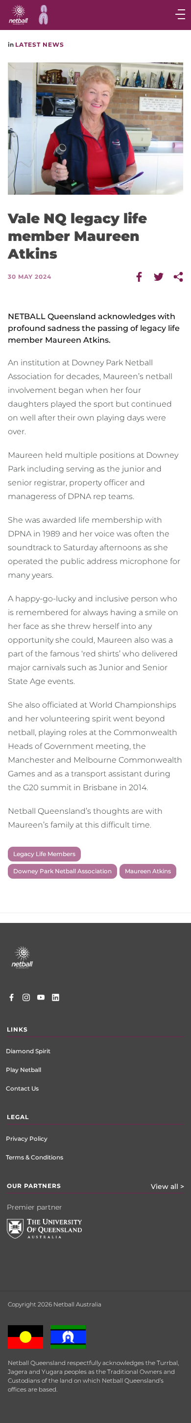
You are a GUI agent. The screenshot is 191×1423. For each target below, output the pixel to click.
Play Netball (23, 1069)
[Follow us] (26, 999)
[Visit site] (51, 1236)
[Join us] (55, 999)
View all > (167, 1186)
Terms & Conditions (34, 1157)
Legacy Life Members (44, 854)
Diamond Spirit (28, 1051)
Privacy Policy (27, 1138)
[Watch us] (41, 999)
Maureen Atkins (148, 871)
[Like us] (11, 999)
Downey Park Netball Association (62, 871)
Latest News (39, 44)
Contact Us (22, 1088)
